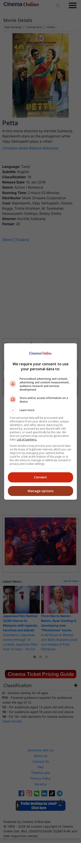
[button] (40, 410)
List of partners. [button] (27, 439)
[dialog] (40, 421)
